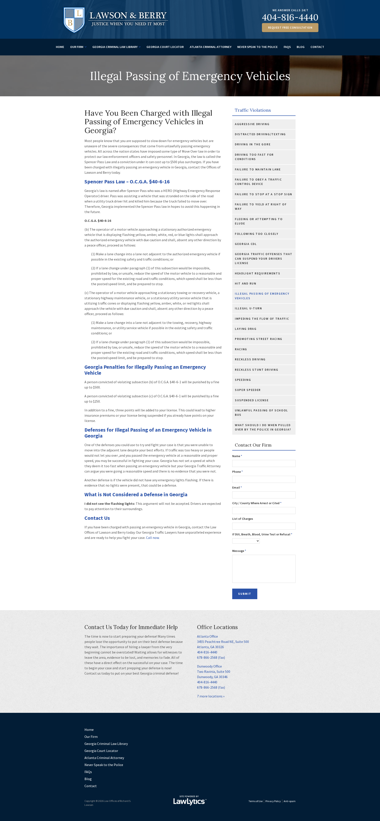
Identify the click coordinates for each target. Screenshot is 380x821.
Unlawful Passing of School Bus (261, 413)
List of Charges (242, 519)
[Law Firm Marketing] (190, 800)
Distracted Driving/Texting (260, 134)
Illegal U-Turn (248, 308)
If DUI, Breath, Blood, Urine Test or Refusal (262, 534)
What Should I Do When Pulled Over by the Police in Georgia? (263, 427)
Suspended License (252, 400)
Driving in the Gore (252, 144)
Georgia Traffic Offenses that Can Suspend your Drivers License (263, 258)
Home (60, 47)
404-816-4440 (290, 17)
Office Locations (217, 627)
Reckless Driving (250, 359)
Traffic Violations (253, 110)
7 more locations (210, 696)
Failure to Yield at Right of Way (261, 207)
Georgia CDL (246, 244)
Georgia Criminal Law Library (114, 47)
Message (239, 551)
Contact (317, 47)
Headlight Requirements (257, 273)
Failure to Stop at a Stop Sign (263, 194)
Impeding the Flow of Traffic (262, 319)
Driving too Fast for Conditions (254, 157)
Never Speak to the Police (257, 47)
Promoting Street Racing (258, 339)
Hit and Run (245, 283)
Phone (237, 472)
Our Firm (76, 47)
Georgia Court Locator (165, 47)
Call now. (152, 537)
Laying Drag (246, 329)
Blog (301, 47)
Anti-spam (290, 801)
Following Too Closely (256, 234)
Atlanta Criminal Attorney (210, 47)
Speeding (243, 380)
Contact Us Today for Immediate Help (131, 627)
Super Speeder (248, 390)
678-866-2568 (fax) (211, 657)
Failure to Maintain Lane (258, 169)
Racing (241, 349)
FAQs (287, 47)
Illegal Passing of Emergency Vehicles (262, 296)
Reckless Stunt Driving (256, 370)
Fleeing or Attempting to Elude (259, 221)
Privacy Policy (273, 801)
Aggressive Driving (252, 124)
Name (237, 456)
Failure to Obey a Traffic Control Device (258, 182)
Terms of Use (255, 801)
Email (237, 487)
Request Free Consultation (290, 27)
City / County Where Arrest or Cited (256, 503)
